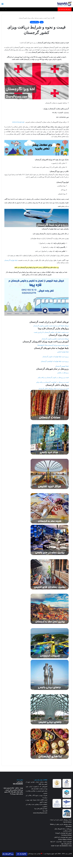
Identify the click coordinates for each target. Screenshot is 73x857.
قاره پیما (45, 810)
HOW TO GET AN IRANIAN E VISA (61, 846)
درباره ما (45, 797)
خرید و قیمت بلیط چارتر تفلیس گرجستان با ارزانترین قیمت (51, 332)
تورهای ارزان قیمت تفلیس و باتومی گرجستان (55, 339)
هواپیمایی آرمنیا (67, 841)
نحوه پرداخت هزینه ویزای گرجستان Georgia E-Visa (53, 345)
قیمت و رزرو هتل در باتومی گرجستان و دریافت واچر (53, 377)
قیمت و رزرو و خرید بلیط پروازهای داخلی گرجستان (53, 389)
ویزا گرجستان (34, 22)
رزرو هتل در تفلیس (63, 372)
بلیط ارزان (59, 841)
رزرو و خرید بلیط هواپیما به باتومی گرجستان (55, 356)
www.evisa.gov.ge (18, 122)
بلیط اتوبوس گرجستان (62, 366)
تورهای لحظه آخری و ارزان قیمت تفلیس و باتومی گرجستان (51, 326)
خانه (52, 18)
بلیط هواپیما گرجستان (10, 260)
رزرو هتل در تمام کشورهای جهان (63, 828)
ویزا (49, 18)
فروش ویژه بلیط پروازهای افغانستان (47, 9)
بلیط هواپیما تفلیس (63, 352)
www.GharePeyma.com (40, 813)
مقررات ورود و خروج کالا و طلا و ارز (36, 795)
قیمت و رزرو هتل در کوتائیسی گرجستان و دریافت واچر (52, 382)
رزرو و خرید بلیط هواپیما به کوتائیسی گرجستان (55, 361)
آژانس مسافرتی (67, 831)
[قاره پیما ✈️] (64, 3)
